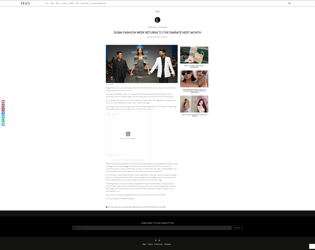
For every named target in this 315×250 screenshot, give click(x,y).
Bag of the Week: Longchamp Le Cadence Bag (194, 66)
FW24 (164, 207)
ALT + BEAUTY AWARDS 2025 (98, 3)
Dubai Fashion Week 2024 (132, 207)
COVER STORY (85, 3)
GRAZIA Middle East (128, 198)
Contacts (150, 244)
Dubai (136, 100)
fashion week (158, 207)
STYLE (47, 3)
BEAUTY (58, 3)
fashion (141, 207)
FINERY (52, 3)
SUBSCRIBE (237, 228)
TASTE (77, 3)
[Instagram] (159, 240)
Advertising (167, 244)
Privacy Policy (158, 244)
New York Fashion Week (153, 183)
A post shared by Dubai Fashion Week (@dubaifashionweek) (128, 159)
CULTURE (64, 3)
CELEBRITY (71, 3)
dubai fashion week (120, 207)
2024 (170, 88)
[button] (289, 3)
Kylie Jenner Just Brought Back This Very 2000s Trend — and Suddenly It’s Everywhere (194, 91)
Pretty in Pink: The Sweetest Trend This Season (194, 115)
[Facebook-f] (155, 240)
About (144, 244)
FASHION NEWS (149, 207)
